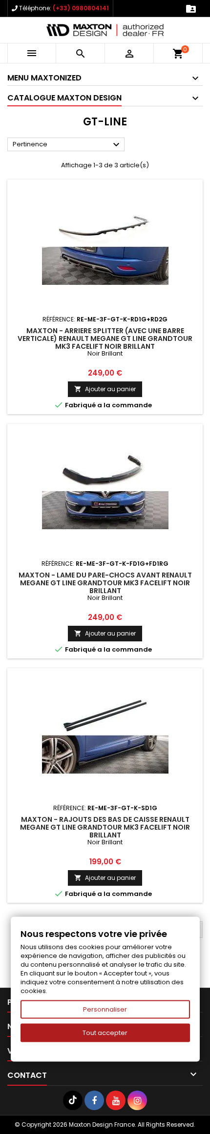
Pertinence (67, 145)
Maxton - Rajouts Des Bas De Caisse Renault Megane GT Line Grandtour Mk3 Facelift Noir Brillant (105, 827)
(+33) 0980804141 (81, 8)
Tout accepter (105, 1032)
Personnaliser (105, 1009)
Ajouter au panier (105, 389)
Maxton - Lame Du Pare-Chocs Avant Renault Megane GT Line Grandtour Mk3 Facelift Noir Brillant (105, 583)
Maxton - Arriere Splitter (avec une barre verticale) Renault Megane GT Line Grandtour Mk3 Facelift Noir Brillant (105, 338)
